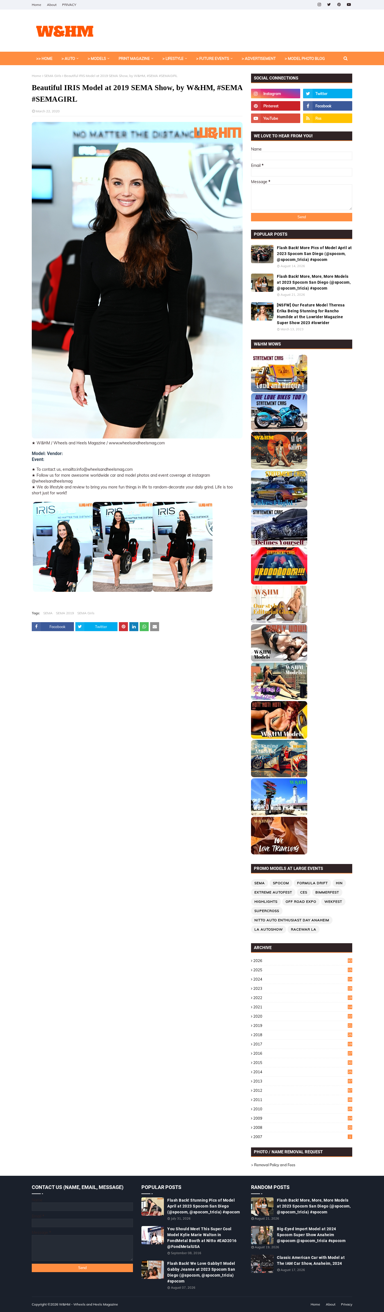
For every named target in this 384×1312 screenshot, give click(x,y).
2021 (302, 1007)
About (52, 5)
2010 (302, 1109)
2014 (302, 1072)
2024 (302, 979)
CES (303, 892)
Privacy (346, 1304)
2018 (302, 1035)
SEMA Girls (52, 76)
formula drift (312, 883)
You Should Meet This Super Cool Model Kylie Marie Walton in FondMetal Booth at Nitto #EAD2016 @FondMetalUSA (202, 1238)
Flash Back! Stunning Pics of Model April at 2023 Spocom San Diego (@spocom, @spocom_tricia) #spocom (203, 1206)
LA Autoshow (268, 929)
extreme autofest (273, 892)
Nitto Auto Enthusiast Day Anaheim (291, 920)
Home (36, 5)
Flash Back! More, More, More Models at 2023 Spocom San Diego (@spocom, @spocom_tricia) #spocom (314, 282)
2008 (302, 1127)
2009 (302, 1118)
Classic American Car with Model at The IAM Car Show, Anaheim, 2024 (311, 1260)
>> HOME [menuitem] (44, 58)
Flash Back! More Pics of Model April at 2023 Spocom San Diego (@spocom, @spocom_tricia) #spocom (314, 253)
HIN (339, 883)
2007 (302, 1136)
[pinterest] (338, 4)
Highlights (265, 901)
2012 (302, 1090)
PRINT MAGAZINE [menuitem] (134, 58)
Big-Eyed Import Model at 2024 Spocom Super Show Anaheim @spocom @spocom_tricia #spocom (311, 1235)
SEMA (48, 613)
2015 (302, 1062)
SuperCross (266, 911)
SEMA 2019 (65, 613)
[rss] (327, 118)
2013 (302, 1081)
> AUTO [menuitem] (68, 58)
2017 (302, 1044)
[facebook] (327, 106)
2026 (302, 960)
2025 (302, 970)
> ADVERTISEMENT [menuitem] (259, 58)
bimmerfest (327, 892)
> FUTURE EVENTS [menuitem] (212, 58)
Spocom (281, 883)
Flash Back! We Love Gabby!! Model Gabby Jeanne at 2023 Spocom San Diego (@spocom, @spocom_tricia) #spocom (201, 1272)
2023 (302, 988)
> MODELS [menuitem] (97, 58)
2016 (302, 1053)
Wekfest (333, 901)
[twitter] (329, 4)
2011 (302, 1099)
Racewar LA (303, 929)
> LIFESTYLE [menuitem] (173, 58)
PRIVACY (69, 5)
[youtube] (348, 4)
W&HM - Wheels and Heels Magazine (88, 1304)
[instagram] (319, 4)
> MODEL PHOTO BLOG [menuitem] (305, 58)
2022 (302, 997)
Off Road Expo (301, 901)
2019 (302, 1025)
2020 (302, 1016)
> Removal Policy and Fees (273, 1165)
